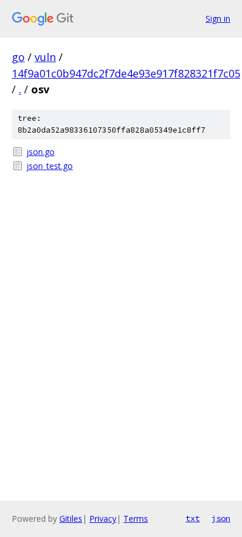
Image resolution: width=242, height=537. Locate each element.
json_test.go (49, 165)
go (18, 57)
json (220, 518)
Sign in (218, 18)
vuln (45, 57)
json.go (40, 151)
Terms (135, 518)
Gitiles (70, 518)
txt (193, 518)
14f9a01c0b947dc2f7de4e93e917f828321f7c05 (126, 73)
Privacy (102, 518)
